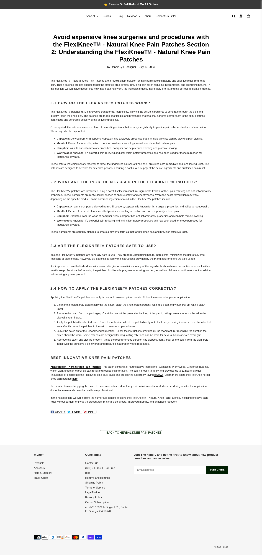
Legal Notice (92, 492)
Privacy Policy (93, 497)
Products (39, 462)
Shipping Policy (94, 482)
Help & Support (43, 472)
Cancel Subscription (97, 502)
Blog (87, 472)
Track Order (41, 477)
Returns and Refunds (97, 477)
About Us (39, 467)
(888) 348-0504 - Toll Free (100, 467)
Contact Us (91, 462)
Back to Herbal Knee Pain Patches (134, 432)
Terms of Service (95, 487)
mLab (225, 547)
